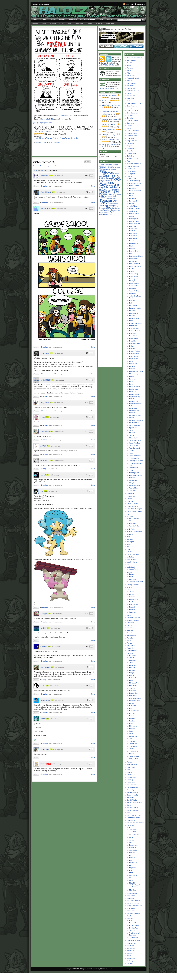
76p (48, 628)
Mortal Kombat (134, 356)
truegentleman (45, 667)
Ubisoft (131, 754)
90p (53, 192)
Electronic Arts (134, 683)
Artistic (35, 23)
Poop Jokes (131, 645)
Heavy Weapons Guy (110, 182)
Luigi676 (43, 628)
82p (51, 402)
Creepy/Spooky (132, 133)
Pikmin (131, 376)
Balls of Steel (131, 88)
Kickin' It (129, 544)
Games (44, 23)
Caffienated (130, 101)
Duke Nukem (133, 258)
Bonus (131, 594)
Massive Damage (132, 562)
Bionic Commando (135, 191)
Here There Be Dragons (135, 509)
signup (42, 170)
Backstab (130, 81)
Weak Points (131, 953)
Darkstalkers (133, 236)
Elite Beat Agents (134, 264)
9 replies (44, 347)
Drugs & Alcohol (132, 153)
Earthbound (133, 261)
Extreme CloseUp (132, 158)
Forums (62, 20)
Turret (101, 210)
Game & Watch (134, 283)
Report (93, 186)
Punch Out (132, 392)
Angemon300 (45, 431)
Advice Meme (133, 569)
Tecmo (131, 749)
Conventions (133, 599)
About (109, 20)
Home (35, 20)
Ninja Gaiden (133, 359)
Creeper (103, 171)
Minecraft (132, 348)
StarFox (131, 435)
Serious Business (132, 787)
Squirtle (114, 208)
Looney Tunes (134, 925)
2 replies (44, 425)
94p (47, 718)
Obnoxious (130, 623)
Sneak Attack (131, 797)
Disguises (130, 146)
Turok (131, 470)
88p (49, 646)
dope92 (43, 719)
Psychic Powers (65, 138)
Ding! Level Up (132, 141)
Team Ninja (133, 746)
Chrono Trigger (134, 214)
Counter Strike (134, 221)
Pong (131, 381)
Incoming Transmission (134, 532)
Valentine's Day (134, 526)
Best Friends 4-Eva (133, 91)
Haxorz (129, 499)
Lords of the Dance (133, 554)
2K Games (132, 655)
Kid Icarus (132, 310)
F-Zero (131, 269)
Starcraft (132, 433)
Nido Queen (106, 101)
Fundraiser (132, 602)
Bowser (114, 165)
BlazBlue (132, 196)
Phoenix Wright (134, 374)
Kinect (134, 832)
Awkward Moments (133, 78)
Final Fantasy (133, 274)
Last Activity (54, 166)
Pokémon (56, 138)
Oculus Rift (135, 834)
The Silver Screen (133, 903)
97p (51, 353)
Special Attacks (132, 800)
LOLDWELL (50, 119)
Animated (130, 68)
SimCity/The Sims (135, 415)
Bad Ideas (130, 86)
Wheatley (106, 212)
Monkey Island (134, 354)
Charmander (117, 167)
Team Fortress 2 (134, 448)
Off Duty (129, 625)
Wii (130, 878)
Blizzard (132, 670)
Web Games (133, 875)
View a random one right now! (109, 88)
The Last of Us (134, 458)
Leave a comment (43, 142)
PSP (130, 870)
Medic (116, 187)
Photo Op (130, 638)
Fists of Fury (131, 169)
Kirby (108, 185)
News (70, 23)
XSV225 (43, 446)
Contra (131, 216)
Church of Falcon (132, 120)
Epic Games (133, 685)
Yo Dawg (130, 961)
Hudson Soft (133, 693)
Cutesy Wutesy (132, 136)
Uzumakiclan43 (45, 192)
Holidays (53, 23)
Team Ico (132, 741)
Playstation (133, 868)
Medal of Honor (134, 338)
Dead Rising (133, 238)
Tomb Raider (133, 468)
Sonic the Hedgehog (136, 420)
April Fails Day (134, 518)
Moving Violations (133, 585)
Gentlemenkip (45, 700)
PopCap (132, 721)
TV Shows (99, 23)
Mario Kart (132, 333)
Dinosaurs (130, 143)
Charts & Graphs (132, 110)
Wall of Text (130, 951)
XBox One (132, 890)
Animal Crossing (134, 181)
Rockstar (132, 728)
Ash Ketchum (105, 165)
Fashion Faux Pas (133, 166)
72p (52, 700)
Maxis (131, 708)
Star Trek (132, 930)
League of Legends (135, 323)
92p (47, 685)
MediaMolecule (134, 711)
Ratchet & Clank (134, 394)
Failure (129, 161)
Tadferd (43, 475)
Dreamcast (132, 845)
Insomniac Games (135, 698)
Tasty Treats (131, 896)
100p (47, 417)
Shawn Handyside (47, 131)
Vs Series (132, 478)
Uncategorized (134, 473)
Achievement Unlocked (134, 58)
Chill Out (130, 115)
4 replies (44, 622)
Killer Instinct (133, 313)
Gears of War (133, 286)
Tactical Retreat (132, 893)
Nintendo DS (133, 863)
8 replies (44, 396)
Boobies (129, 93)
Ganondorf (109, 178)
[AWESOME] (43, 134)
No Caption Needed (133, 618)
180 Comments (55, 142)
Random (43, 20)
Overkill (129, 628)
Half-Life (132, 300)
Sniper (112, 200)
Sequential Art (131, 785)
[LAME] (37, 134)
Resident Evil (133, 401)
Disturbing (130, 148)
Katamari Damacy (135, 308)
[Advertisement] (63, 800)
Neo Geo (132, 858)
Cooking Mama (134, 219)
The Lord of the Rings (136, 582)
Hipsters (129, 514)
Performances (131, 635)
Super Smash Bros (135, 445)
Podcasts (132, 607)
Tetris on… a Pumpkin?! (109, 96)
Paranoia (49, 138)
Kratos (112, 185)
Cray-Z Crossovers (133, 131)
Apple (131, 837)
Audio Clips (130, 75)
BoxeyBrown (44, 749)
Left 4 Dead (133, 326)
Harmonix (132, 690)
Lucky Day (130, 557)
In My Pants (130, 529)
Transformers (133, 937)
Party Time (130, 633)
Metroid (131, 346)
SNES (131, 873)
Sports (129, 805)
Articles (131, 592)
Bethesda (132, 665)
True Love (130, 916)
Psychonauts (133, 389)
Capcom (132, 675)
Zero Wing (132, 490)
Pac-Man (132, 366)
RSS (105, 65)
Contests (132, 597)
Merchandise (133, 604)
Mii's (128, 564)
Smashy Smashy (132, 795)
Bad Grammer (131, 83)
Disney (131, 576)
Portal (131, 384)
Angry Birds (133, 178)
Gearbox (132, 688)
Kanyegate (130, 542)
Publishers (79, 23)
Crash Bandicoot (134, 224)
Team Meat (133, 744)
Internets (130, 534)
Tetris (131, 453)
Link (117, 184)
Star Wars (132, 579)
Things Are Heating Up (134, 906)
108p (53, 208)
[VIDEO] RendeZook (108, 130)
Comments (140, 4)
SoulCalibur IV (134, 423)
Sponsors (132, 612)
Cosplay (129, 125)
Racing (129, 762)
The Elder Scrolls (135, 456)
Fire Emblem (133, 276)
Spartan (102, 208)
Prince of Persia (134, 386)
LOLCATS (130, 552)
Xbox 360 (132, 883)
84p (52, 667)
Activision (132, 660)
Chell (101, 169)
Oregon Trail (133, 364)
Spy (108, 207)
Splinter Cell (133, 428)
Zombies (130, 963)
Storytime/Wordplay (133, 818)
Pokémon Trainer (109, 191)
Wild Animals (131, 958)
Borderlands (133, 201)
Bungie (131, 673)
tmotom (43, 764)
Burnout (131, 203)
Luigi (101, 187)
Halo (130, 303)
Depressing (130, 138)
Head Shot (130, 501)
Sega (131, 731)
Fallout (131, 271)
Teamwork (130, 898)
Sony (131, 733)
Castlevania (133, 211)
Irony (128, 537)
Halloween (132, 523)
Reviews (132, 609)
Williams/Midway (134, 759)
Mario (108, 187)
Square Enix (133, 736)
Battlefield (132, 188)
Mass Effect (133, 336)
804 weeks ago (58, 749)
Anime (129, 70)
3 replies (44, 186)
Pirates (129, 640)
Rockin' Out (130, 775)
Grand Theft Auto (134, 291)
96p (52, 460)
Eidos (131, 680)
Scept (42, 417)
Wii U (131, 880)
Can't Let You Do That (134, 103)
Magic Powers (131, 559)
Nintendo (42, 138)
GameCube (133, 850)
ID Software (133, 695)
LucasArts (132, 706)
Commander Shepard (109, 169)
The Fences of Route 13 (109, 124)
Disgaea (132, 248)
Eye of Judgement (135, 266)
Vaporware (130, 946)
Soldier (104, 203)
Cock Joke (130, 123)
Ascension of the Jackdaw (110, 119)
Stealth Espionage (133, 810)
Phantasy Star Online (136, 371)
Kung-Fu (130, 547)
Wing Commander (135, 483)
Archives (73, 20)
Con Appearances (87, 20)
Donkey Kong (133, 251)
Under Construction (133, 941)
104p (45, 491)
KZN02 (42, 686)
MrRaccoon (44, 176)
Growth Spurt (131, 496)
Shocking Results (132, 792)
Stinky (129, 813)
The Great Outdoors (133, 901)
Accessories (133, 830)
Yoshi (110, 214)
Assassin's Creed (135, 183)
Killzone (132, 316)
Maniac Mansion (134, 331)
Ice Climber (133, 305)
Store (53, 20)
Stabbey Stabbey (132, 808)
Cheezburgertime (132, 113)
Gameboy (132, 847)
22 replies (45, 607)
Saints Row (133, 408)
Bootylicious (131, 96)
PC (130, 865)
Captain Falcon (106, 167)
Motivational (131, 567)
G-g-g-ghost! (131, 174)
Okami (131, 361)
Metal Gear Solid (134, 343)
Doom (131, 253)
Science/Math (131, 777)
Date (41, 166)
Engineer (109, 175)
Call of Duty (133, 206)
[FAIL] (35, 134)
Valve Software (134, 756)
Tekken (131, 450)
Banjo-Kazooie (134, 186)
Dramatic (130, 151)
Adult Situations (132, 60)
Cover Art (130, 128)
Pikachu (115, 190)
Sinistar (131, 418)
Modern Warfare (134, 351)
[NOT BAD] (39, 134)
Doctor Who (133, 923)
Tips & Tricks (131, 911)
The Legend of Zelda (136, 461)
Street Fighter (133, 438)
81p (48, 446)
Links (101, 20)
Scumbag (130, 780)
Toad (118, 208)
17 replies (45, 411)
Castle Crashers (134, 208)
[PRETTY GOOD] (41, 134)
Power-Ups (130, 648)
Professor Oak (110, 196)
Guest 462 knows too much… (111, 139)
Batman (131, 574)
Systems (89, 23)
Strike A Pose (131, 820)
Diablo (131, 246)
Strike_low (44, 614)
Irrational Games (134, 701)
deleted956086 (45, 380)
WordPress (103, 969)
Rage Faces (131, 767)
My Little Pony (133, 928)
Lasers (129, 549)
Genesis (132, 853)
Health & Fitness (132, 504)
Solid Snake (113, 204)
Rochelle (108, 198)
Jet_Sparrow (44, 402)
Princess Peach (106, 194)
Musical (129, 587)
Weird (129, 956)
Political (129, 643)
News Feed (129, 4)
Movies (61, 23)
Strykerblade (44, 353)
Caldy (43, 119)
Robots (129, 772)
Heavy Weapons (132, 506)
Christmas (132, 521)
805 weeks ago (58, 175)
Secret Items (131, 782)
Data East (132, 678)
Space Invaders (134, 425)
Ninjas (129, 615)
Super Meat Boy (134, 443)
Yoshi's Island (133, 488)
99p (53, 380)
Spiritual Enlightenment (134, 802)
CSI (130, 920)
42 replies (45, 374)
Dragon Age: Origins (136, 256)
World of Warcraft (135, 485)
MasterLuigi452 (45, 208)
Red (41, 491)
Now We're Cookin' (133, 620)
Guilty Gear (133, 293)
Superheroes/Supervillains (135, 823)
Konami (131, 703)
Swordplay (130, 825)
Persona (132, 369)
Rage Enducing (132, 764)
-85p (49, 764)
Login (36, 170)
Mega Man (103, 190)
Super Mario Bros (135, 440)
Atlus (131, 663)
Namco (131, 716)
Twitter (112, 65)
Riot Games (133, 726)
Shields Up (130, 790)
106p (50, 175)
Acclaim (131, 658)
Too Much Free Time (133, 913)
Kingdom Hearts (134, 318)
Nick (109, 190)
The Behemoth (134, 751)
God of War (133, 288)
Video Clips (110, 23)
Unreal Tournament (135, 475)
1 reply (44, 469)
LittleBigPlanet (134, 328)
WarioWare (133, 480)
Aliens (129, 65)
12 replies (45, 202)
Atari (130, 842)
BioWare (132, 668)
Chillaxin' (130, 118)
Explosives (130, 156)
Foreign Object (132, 171)
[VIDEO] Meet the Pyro (109, 135)
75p (50, 613)
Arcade (131, 840)
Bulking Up (130, 98)
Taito (130, 739)
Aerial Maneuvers (132, 63)
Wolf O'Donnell (106, 213)
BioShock (132, 193)
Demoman (106, 173)
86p (52, 431)
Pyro (102, 198)
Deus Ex (132, 241)
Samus (113, 198)
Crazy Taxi (132, 226)
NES (130, 860)
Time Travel (131, 908)
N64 (130, 855)
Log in (110, 969)
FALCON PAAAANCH (134, 163)
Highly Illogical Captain (134, 511)
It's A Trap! (130, 539)
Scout (103, 200)
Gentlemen (130, 494)
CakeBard (43, 647)
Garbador (63, 115)
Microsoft (132, 713)
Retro (129, 770)
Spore (131, 430)
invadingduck (45, 460)
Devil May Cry (133, 243)
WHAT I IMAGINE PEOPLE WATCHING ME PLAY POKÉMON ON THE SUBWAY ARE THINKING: (63, 127)
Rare (131, 723)
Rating (46, 166)
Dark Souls (133, 233)
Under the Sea (131, 943)
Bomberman (133, 198)
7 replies (44, 454)
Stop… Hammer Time (134, 815)
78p (48, 475)
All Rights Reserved (86, 969)
